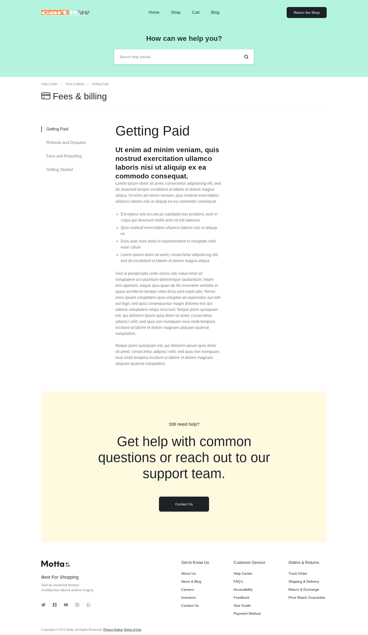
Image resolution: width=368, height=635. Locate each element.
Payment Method (247, 613)
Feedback (241, 597)
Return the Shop (307, 13)
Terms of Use (132, 629)
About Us (188, 573)
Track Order (297, 573)
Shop (175, 12)
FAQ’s (238, 581)
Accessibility (243, 589)
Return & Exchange (303, 589)
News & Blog (191, 581)
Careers (187, 589)
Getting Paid (152, 130)
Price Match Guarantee (306, 597)
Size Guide (242, 605)
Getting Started (59, 169)
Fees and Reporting (64, 156)
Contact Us (190, 605)
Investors (188, 597)
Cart (196, 12)
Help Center (243, 573)
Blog (215, 12)
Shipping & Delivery (303, 581)
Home (154, 12)
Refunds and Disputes (66, 142)
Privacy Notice (113, 629)
